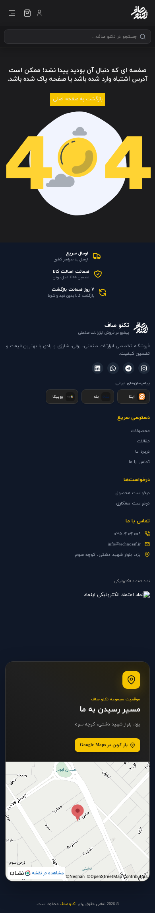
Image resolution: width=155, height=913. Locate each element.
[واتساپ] (113, 368)
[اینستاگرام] (144, 368)
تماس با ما (139, 462)
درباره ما (142, 451)
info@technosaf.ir (124, 544)
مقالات (143, 441)
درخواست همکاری (133, 503)
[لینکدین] (97, 368)
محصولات (140, 431)
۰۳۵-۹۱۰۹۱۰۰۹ (127, 534)
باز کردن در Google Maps (104, 745)
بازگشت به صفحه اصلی (78, 99)
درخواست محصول (133, 493)
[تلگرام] (128, 368)
